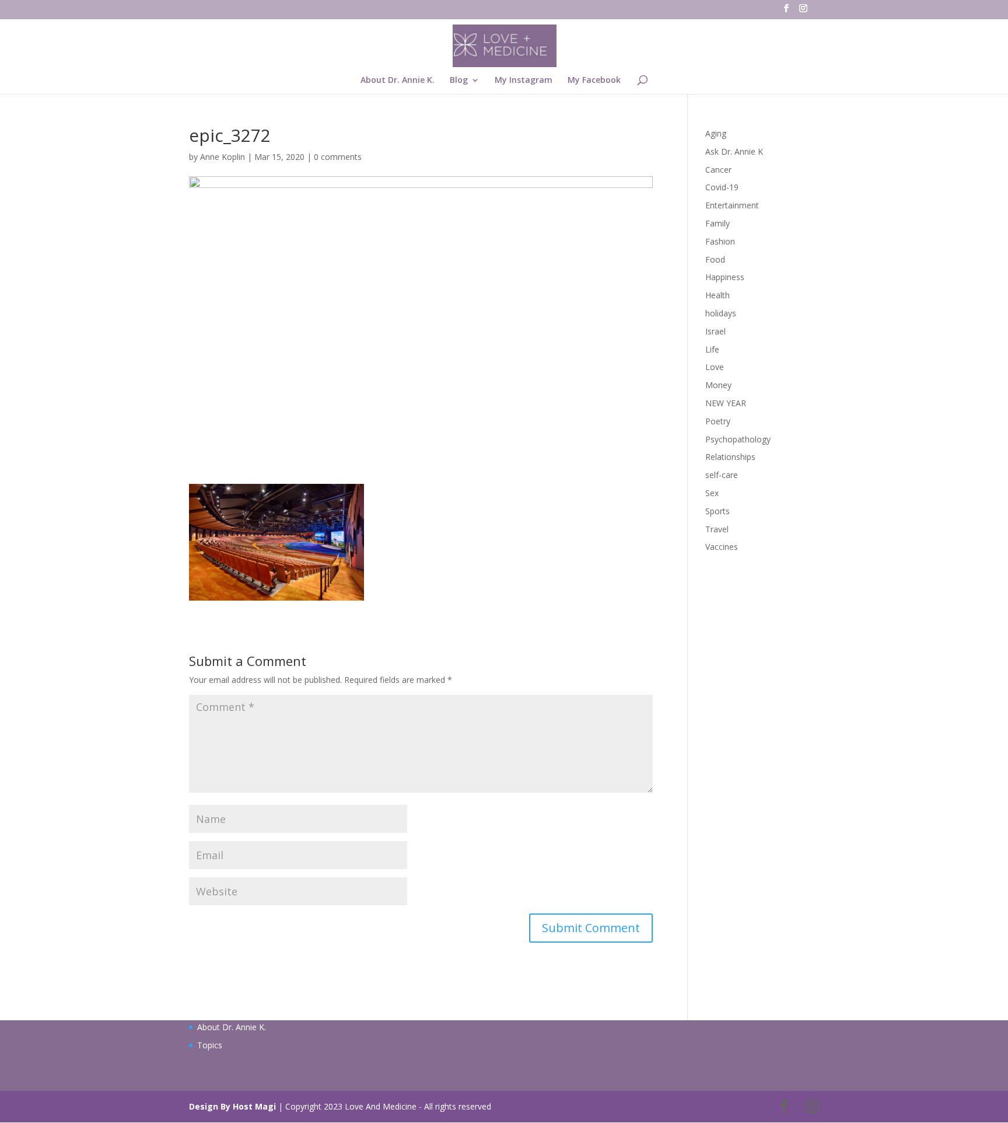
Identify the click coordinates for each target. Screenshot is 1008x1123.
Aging (715, 133)
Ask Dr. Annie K (734, 151)
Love (714, 366)
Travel (717, 529)
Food (715, 259)
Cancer (718, 169)
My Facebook (594, 80)
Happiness (724, 277)
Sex (712, 492)
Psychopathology (738, 439)
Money (718, 384)
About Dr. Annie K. (397, 80)
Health (717, 295)
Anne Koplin (222, 156)
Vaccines (721, 546)
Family (717, 223)
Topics (209, 1045)
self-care (721, 474)
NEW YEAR (725, 403)
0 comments (338, 156)
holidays (720, 313)
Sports (717, 511)
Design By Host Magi (232, 1106)
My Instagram (523, 80)
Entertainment (732, 205)
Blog (459, 80)
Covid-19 (721, 187)
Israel (715, 331)
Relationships (730, 456)
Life (712, 349)
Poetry (717, 421)
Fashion (720, 241)
